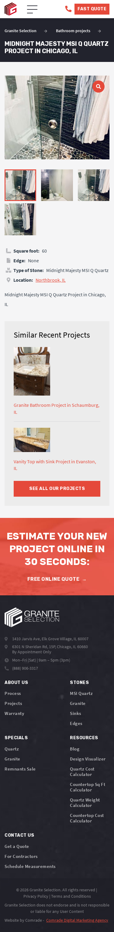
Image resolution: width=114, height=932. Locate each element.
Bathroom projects (73, 30)
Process (13, 693)
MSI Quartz (81, 693)
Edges (76, 723)
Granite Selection (20, 30)
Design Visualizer (88, 759)
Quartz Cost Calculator (82, 771)
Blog (74, 749)
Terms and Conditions (71, 896)
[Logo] (32, 617)
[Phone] (68, 9)
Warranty (14, 713)
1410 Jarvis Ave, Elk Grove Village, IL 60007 (50, 638)
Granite (78, 703)
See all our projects (57, 488)
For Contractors (21, 856)
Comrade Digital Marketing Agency (77, 920)
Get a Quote (17, 846)
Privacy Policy (35, 896)
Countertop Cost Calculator (87, 818)
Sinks (75, 713)
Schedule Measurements (30, 866)
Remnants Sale (20, 769)
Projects (13, 703)
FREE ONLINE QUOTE (57, 579)
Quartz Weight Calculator (85, 802)
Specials (16, 737)
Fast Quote (92, 9)
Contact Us (19, 835)
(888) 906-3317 (25, 668)
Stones (79, 682)
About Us (16, 682)
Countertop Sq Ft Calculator (87, 787)
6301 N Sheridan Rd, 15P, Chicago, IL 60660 (50, 646)
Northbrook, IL (51, 280)
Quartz (12, 749)
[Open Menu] (32, 9)
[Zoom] (57, 117)
